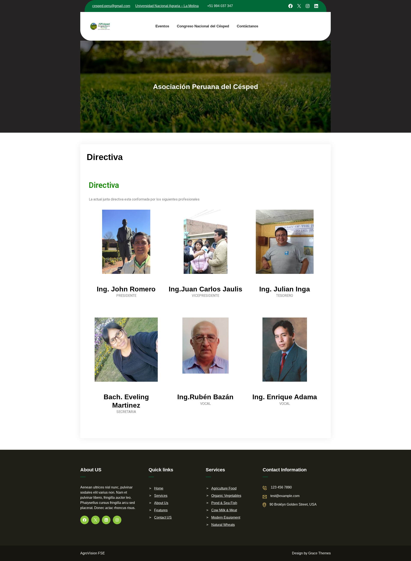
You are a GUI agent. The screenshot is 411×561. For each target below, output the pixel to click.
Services (160, 495)
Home (158, 488)
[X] (299, 6)
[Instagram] (307, 6)
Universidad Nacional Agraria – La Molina (167, 6)
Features (161, 510)
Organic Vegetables (226, 495)
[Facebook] (290, 6)
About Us (161, 503)
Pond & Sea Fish (224, 503)
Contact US (163, 517)
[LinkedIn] (316, 6)
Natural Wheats (223, 525)
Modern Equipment (225, 517)
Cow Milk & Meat (224, 510)
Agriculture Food (224, 488)
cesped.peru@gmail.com (111, 6)
